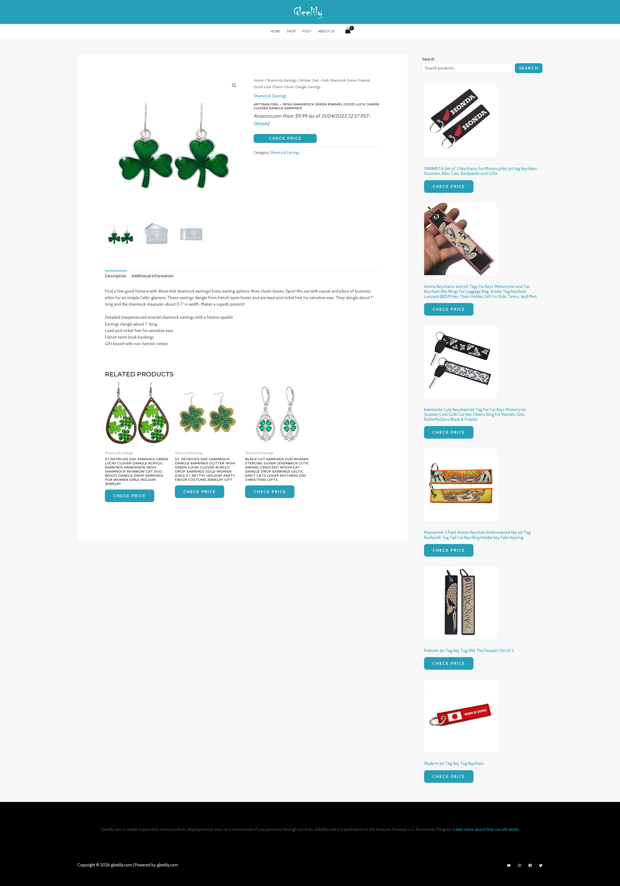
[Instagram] (519, 865)
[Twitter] (540, 865)
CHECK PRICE (285, 138)
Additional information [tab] (153, 275)
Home (275, 31)
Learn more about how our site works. (486, 829)
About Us (326, 31)
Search (528, 68)
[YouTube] (509, 865)
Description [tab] (115, 275)
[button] (234, 85)
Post (306, 31)
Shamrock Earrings (282, 80)
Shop (291, 31)
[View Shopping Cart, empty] (348, 31)
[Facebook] (530, 865)
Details (261, 123)
